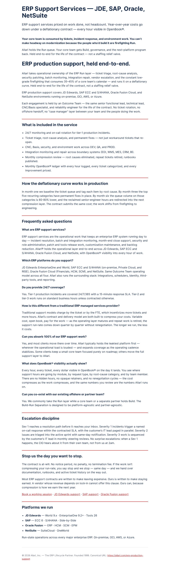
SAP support (90, 494)
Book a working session (37, 494)
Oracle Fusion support (114, 494)
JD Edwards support (67, 494)
